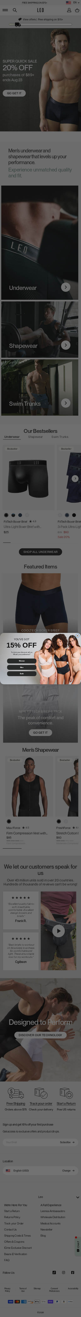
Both (22, 673)
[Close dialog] (77, 636)
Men (21, 667)
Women (22, 661)
